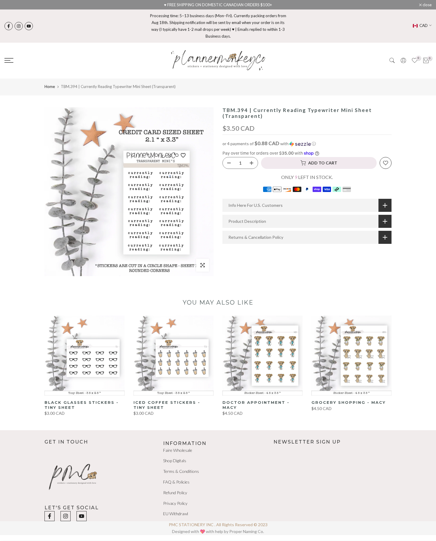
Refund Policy (175, 492)
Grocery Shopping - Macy (348, 402)
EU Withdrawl (175, 513)
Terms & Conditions (181, 471)
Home (49, 86)
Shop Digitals (174, 460)
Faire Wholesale (177, 450)
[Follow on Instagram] (19, 26)
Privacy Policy (175, 503)
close (12, 5)
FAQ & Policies (176, 481)
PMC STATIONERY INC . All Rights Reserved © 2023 (218, 524)
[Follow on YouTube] (29, 26)
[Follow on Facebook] (8, 26)
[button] (307, 144)
